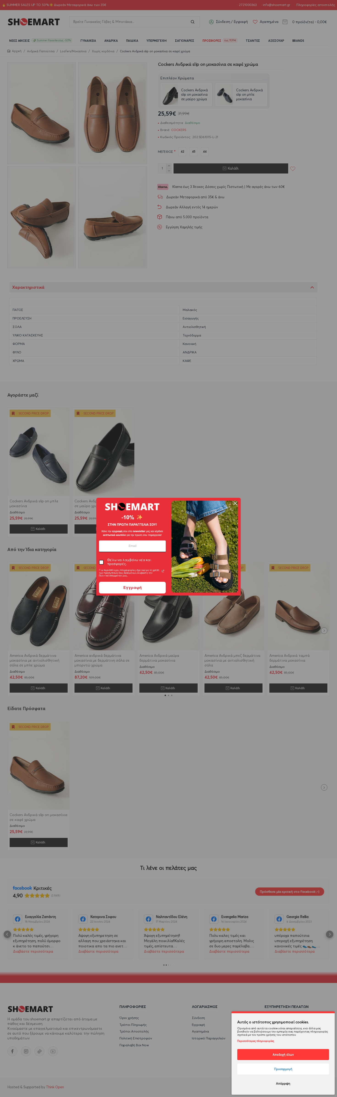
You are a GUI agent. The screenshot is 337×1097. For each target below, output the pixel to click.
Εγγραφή (132, 587)
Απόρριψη (283, 1083)
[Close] (235, 503)
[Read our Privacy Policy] (163, 571)
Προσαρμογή (283, 1069)
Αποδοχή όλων (283, 1054)
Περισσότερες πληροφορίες (255, 1041)
